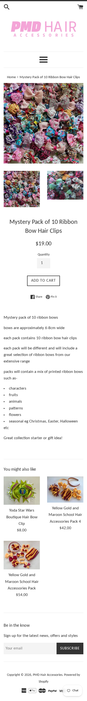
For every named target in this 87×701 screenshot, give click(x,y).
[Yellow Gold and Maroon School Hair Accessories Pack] (22, 555)
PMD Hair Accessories (47, 675)
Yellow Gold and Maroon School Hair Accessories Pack (22, 581)
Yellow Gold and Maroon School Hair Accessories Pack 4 (65, 514)
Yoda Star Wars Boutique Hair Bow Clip (21, 517)
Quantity (44, 254)
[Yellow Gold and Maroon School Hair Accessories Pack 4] (65, 489)
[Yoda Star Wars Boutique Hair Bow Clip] (22, 490)
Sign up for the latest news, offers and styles (41, 636)
